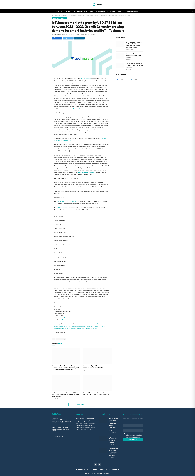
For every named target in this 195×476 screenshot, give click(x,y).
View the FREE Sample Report (86, 172)
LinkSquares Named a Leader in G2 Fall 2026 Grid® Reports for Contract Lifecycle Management (65, 394)
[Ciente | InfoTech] (97, 4)
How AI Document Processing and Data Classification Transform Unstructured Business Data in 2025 (134, 44)
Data (91, 11)
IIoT (53, 339)
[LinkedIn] (46, 89)
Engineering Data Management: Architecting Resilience (133, 55)
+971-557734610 (60, 434)
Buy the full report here (79, 109)
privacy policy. (136, 437)
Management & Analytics (131, 11)
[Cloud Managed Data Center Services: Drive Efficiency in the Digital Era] (120, 65)
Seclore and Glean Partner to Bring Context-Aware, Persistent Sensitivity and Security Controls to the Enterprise (65, 367)
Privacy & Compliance (83, 469)
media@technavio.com (64, 317)
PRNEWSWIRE (56, 34)
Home (57, 11)
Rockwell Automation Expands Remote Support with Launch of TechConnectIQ (96, 394)
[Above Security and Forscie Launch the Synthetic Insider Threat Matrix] (97, 356)
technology (62, 339)
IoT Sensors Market (85, 78)
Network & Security (101, 11)
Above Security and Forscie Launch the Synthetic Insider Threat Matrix (95, 367)
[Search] (192, 11)
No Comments (84, 34)
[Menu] (3, 11)
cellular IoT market (62, 207)
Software (112, 11)
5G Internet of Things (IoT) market (66, 201)
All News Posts (114, 469)
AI (61, 11)
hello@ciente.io (59, 436)
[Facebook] (46, 82)
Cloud (119, 11)
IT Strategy (68, 11)
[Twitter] (46, 86)
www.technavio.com (65, 320)
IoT (57, 339)
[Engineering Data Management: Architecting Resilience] (120, 56)
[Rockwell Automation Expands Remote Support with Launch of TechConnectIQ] (97, 383)
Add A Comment (81, 404)
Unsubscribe (103, 469)
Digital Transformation (80, 11)
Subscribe (94, 469)
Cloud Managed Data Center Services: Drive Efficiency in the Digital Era (134, 65)
